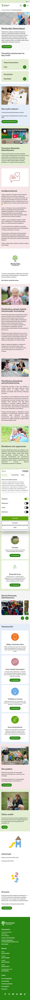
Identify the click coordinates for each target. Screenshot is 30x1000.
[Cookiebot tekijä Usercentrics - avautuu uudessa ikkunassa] (22, 471)
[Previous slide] (22, 618)
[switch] (26, 503)
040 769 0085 (5, 958)
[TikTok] (24, 994)
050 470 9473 (5, 966)
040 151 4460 (5, 953)
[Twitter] (13, 994)
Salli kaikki (15, 518)
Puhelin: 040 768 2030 (8, 938)
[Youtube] (20, 994)
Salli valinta (15, 523)
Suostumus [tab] (4, 474)
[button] (27, 1)
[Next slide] (27, 618)
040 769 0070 (5, 962)
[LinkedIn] (17, 994)
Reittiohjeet (4, 944)
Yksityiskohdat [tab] (14, 474)
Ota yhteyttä (5, 986)
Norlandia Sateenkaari (17, 10)
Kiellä (15, 527)
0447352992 (5, 971)
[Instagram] (9, 994)
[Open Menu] (28, 5)
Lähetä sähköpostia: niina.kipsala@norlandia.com (9, 941)
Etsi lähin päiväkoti (6, 983)
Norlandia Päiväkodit (6, 10)
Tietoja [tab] (22, 474)
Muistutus (4, 989)
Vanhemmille (5, 981)
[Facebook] (5, 994)
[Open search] (20, 5)
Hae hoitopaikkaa (6, 978)
